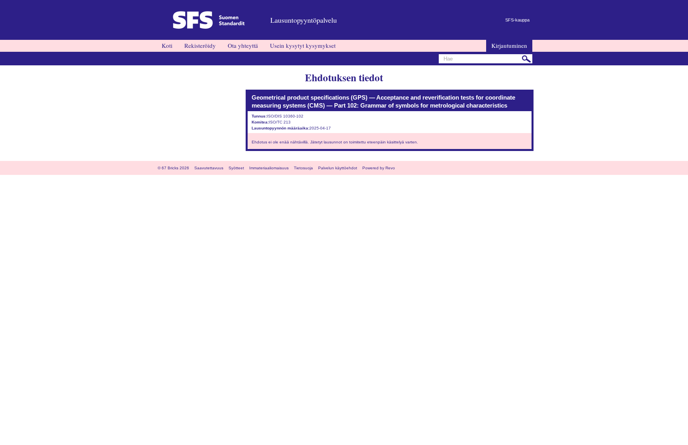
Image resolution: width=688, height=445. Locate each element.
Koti (167, 45)
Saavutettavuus (208, 168)
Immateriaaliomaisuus (269, 168)
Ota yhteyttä (243, 45)
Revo (390, 168)
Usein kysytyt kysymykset (303, 45)
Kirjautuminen (509, 45)
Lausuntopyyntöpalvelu (303, 20)
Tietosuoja (303, 168)
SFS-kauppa (517, 20)
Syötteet (236, 168)
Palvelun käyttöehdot (337, 168)
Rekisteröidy (200, 45)
